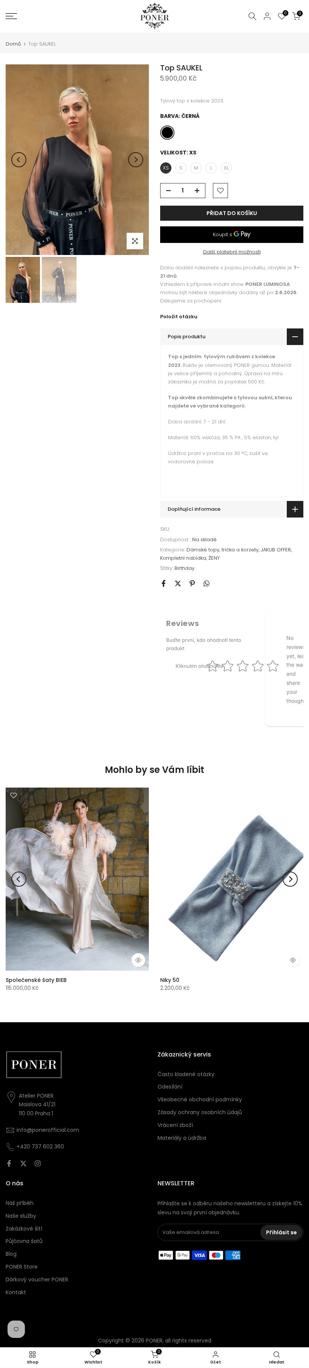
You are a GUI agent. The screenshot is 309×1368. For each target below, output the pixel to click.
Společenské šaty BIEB (36, 980)
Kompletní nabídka (183, 558)
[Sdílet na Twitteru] (177, 583)
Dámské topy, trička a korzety (223, 549)
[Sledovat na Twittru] (23, 1163)
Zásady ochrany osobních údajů (200, 1112)
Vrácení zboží (175, 1125)
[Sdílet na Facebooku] (163, 583)
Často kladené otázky (186, 1074)
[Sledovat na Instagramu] (37, 1163)
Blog (11, 1254)
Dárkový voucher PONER (37, 1279)
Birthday (184, 568)
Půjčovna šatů (24, 1241)
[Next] (135, 159)
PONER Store (22, 1266)
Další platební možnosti (232, 251)
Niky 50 (169, 980)
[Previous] (18, 159)
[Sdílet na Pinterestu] (192, 583)
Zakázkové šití (24, 1228)
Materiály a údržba (182, 1138)
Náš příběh (20, 1203)
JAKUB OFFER (276, 549)
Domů (13, 43)
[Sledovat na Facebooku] (9, 1163)
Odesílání (170, 1086)
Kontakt (16, 1292)
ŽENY (214, 558)
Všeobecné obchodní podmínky (200, 1099)
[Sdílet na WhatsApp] (206, 583)
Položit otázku (178, 316)
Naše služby (21, 1216)
